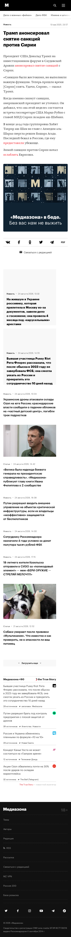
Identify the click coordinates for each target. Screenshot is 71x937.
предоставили (13, 143)
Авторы (7, 829)
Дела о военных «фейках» (17, 15)
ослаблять (10, 155)
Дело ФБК (41, 15)
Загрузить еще (29, 663)
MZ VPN (7, 876)
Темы (6, 819)
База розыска (11, 895)
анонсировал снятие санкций (36, 65)
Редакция (8, 838)
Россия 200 (9, 885)
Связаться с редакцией (38, 252)
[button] (63, 5)
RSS (8, 848)
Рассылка (8, 857)
